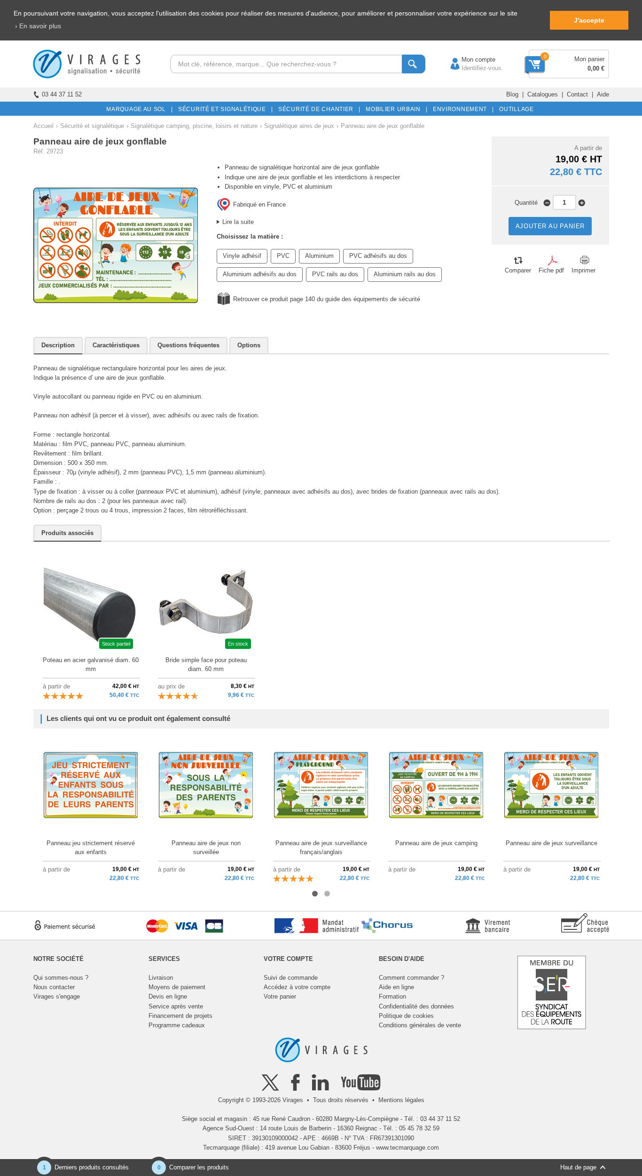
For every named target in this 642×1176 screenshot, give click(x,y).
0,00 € (595, 68)
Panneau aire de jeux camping (436, 843)
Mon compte (469, 59)
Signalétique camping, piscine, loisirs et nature (194, 125)
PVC (283, 255)
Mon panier (589, 59)
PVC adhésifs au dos (378, 255)
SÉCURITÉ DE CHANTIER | (317, 109)
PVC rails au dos (335, 274)
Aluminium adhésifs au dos (260, 274)
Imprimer (583, 270)
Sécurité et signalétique (92, 125)
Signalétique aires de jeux (299, 125)
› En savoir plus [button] (38, 26)
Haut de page (578, 1167)
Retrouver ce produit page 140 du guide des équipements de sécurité (326, 299)
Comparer (518, 270)
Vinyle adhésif (242, 255)
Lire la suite (238, 221)
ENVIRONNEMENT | (462, 109)
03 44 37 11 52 (62, 94)
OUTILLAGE (515, 109)
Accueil (43, 125)
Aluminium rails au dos (405, 274)
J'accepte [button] (589, 20)
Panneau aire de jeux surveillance (551, 843)
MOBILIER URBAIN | (395, 109)
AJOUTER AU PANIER (550, 226)
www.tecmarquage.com (407, 1147)
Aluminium (319, 255)
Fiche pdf (551, 270)
